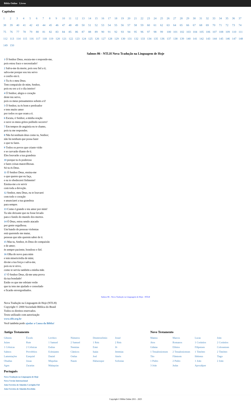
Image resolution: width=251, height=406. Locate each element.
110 (234, 31)
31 (200, 18)
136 (162, 38)
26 (168, 18)
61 (155, 25)
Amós (118, 356)
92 (115, 31)
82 (50, 31)
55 (115, 25)
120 (58, 38)
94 (128, 31)
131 (129, 38)
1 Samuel (53, 342)
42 (30, 25)
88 (89, 31)
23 (148, 18)
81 (43, 31)
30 (194, 18)
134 (149, 38)
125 (90, 38)
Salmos (7, 351)
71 (220, 25)
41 (24, 25)
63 (168, 25)
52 (96, 25)
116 (31, 38)
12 (76, 18)
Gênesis (8, 337)
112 (5, 38)
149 (5, 45)
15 (96, 18)
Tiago (220, 356)
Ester (95, 347)
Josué (118, 337)
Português (11, 371)
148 (241, 38)
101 (175, 31)
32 (207, 18)
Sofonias (119, 361)
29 (187, 18)
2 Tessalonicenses (181, 351)
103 (188, 31)
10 (63, 18)
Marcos (176, 337)
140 (188, 38)
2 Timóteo (222, 351)
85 (70, 31)
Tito (152, 356)
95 (135, 31)
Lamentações (10, 356)
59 (142, 25)
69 (207, 25)
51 (89, 25)
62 (161, 25)
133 (143, 38)
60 (148, 25)
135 (156, 38)
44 (43, 25)
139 (182, 38)
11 (70, 18)
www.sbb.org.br (13, 318)
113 (12, 38)
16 (102, 18)
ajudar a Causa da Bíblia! (39, 323)
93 (122, 31)
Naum (74, 361)
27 (174, 18)
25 (161, 18)
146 (228, 38)
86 (76, 31)
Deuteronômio (100, 337)
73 (233, 25)
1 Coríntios (200, 342)
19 (122, 18)
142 (201, 38)
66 (187, 25)
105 (201, 31)
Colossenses (223, 347)
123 (77, 38)
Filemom (177, 356)
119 (51, 38)
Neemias (75, 347)
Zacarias (30, 365)
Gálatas (154, 347)
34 (220, 18)
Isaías (95, 351)
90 (102, 31)
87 (83, 31)
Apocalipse (200, 365)
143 (208, 38)
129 (116, 38)
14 (89, 18)
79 (30, 31)
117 (38, 38)
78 (24, 31)
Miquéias (53, 361)
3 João (153, 365)
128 (110, 38)
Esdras (51, 347)
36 (233, 18)
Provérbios (31, 351)
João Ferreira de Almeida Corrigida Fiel (22, 385)
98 (155, 31)
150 (12, 45)
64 (174, 25)
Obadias (8, 361)
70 (213, 25)
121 (64, 38)
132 (136, 38)
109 (228, 31)
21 (135, 18)
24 (155, 18)
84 (63, 31)
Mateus (154, 337)
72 (227, 25)
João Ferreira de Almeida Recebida (19, 389)
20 (128, 18)
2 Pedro (176, 361)
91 (109, 31)
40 (17, 25)
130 (123, 38)
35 (227, 18)
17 (109, 18)
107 (214, 31)
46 (57, 25)
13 (83, 18)
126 (97, 38)
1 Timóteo (200, 351)
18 (115, 18)
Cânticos (75, 351)
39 (11, 25)
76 (11, 31)
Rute (28, 342)
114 (18, 38)
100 (169, 31)
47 (63, 25)
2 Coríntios (222, 342)
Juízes (7, 342)
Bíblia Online (10, 3)
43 (37, 25)
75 (4, 31)
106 (208, 31)
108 (221, 31)
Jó (116, 347)
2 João (220, 361)
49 (76, 25)
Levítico (52, 337)
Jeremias (119, 351)
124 (84, 38)
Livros (22, 3)
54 (109, 25)
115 (25, 38)
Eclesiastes (53, 351)
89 (96, 31)
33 (213, 18)
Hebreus (199, 356)
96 (142, 31)
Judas (175, 365)
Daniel (51, 356)
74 (240, 25)
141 (195, 38)
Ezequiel (30, 356)
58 (135, 25)
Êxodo (29, 337)
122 (71, 38)
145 (221, 38)
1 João (198, 361)
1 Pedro (154, 361)
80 (37, 31)
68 (200, 25)
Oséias (74, 356)
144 (214, 38)
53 (102, 25)
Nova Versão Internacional (16, 381)
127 (103, 38)
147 (234, 38)
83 (57, 31)
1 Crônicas (9, 347)
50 (83, 25)
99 (161, 31)
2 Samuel (75, 342)
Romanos (177, 342)
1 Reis (96, 342)
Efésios (176, 347)
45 (50, 25)
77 (17, 31)
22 (142, 18)
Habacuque (98, 361)
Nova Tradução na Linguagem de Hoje (21, 377)
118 (44, 38)
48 (70, 25)
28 (181, 18)
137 (169, 38)
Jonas (29, 361)
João (219, 337)
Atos (152, 342)
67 (194, 25)
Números (75, 337)
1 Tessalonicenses (159, 351)
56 (122, 25)
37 (240, 18)
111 (241, 31)
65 (181, 25)
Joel (95, 356)
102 (182, 31)
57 (128, 25)
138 (175, 38)
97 (148, 31)
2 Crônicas (31, 347)
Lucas (198, 337)
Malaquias (53, 365)
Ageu (6, 365)
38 (4, 25)
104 (195, 31)
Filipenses (200, 347)
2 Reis (118, 342)
